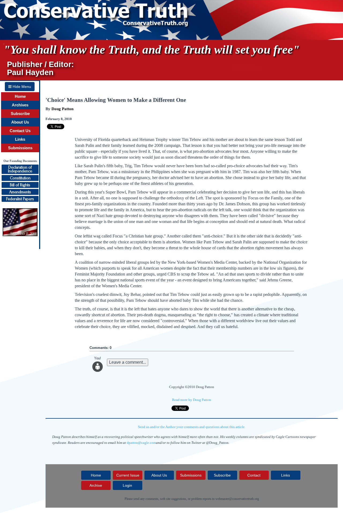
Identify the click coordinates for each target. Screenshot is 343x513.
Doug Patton (62, 109)
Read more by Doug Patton (191, 400)
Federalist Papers (20, 198)
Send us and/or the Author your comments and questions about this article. (191, 427)
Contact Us (20, 131)
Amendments (20, 191)
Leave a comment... (127, 362)
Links (20, 139)
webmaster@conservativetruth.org (237, 499)
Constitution (20, 178)
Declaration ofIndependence (20, 169)
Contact (253, 475)
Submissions (20, 148)
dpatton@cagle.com (141, 443)
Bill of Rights (20, 185)
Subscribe (20, 113)
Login (127, 485)
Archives (20, 105)
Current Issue (127, 475)
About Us (20, 122)
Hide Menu (21, 86)
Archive (96, 485)
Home (20, 96)
